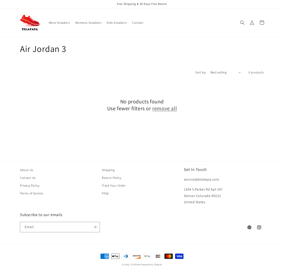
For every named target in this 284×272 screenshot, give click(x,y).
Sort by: (200, 72)
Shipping (108, 170)
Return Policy (111, 178)
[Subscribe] (95, 227)
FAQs (105, 193)
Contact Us (28, 178)
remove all (164, 108)
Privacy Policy (29, 185)
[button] (242, 23)
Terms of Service (31, 193)
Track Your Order (114, 185)
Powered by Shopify (151, 264)
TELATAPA (135, 264)
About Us (26, 170)
